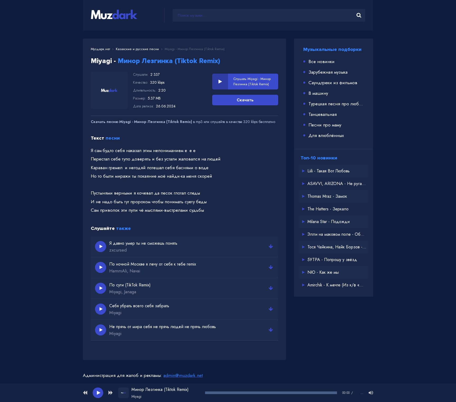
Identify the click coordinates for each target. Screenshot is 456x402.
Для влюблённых (326, 135)
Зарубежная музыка (328, 72)
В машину (318, 93)
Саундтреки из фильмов (332, 82)
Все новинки (321, 61)
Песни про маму (324, 125)
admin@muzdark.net (183, 375)
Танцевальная (322, 114)
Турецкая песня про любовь (336, 104)
